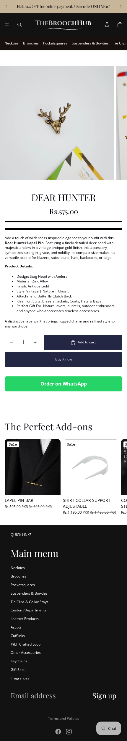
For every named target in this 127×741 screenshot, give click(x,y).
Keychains (19, 661)
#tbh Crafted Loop (25, 644)
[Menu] (7, 25)
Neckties (11, 43)
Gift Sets (18, 669)
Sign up (104, 695)
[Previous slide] (6, 6)
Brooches (31, 43)
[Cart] (119, 24)
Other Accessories (26, 652)
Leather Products (25, 618)
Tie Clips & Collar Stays (29, 601)
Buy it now (63, 359)
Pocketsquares (55, 43)
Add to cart (87, 342)
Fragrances (20, 678)
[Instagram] (68, 731)
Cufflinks (18, 635)
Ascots (16, 627)
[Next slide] (120, 6)
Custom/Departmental (29, 610)
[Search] (19, 24)
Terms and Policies (63, 718)
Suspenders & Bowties (90, 43)
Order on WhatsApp (63, 384)
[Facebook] (58, 731)
